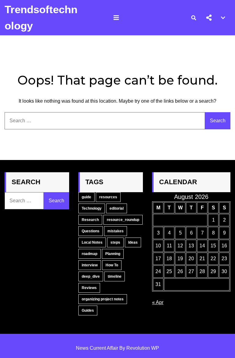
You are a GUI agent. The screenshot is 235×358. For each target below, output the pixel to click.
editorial (117, 208)
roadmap (89, 254)
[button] (209, 18)
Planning (112, 254)
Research (90, 220)
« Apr (157, 302)
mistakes (115, 231)
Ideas (133, 242)
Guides (88, 310)
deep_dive (91, 276)
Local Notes (92, 242)
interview (90, 265)
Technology (92, 208)
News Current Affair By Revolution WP (117, 348)
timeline (114, 276)
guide (86, 197)
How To (112, 265)
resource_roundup (123, 220)
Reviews (89, 288)
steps (115, 242)
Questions (90, 231)
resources (108, 197)
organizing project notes (103, 299)
